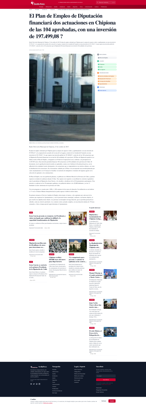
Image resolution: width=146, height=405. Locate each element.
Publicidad (99, 388)
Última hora (49, 7)
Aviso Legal (77, 380)
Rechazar (104, 401)
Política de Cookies (79, 376)
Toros (81, 7)
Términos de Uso (78, 378)
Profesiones (104, 7)
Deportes (75, 7)
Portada (41, 7)
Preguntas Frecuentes (101, 390)
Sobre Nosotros (78, 369)
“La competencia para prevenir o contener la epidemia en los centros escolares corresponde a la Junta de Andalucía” (77, 261)
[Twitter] (34, 384)
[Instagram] (36, 384)
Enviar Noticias (100, 392)
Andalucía (62, 7)
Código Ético (77, 371)
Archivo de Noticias (57, 390)
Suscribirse (106, 379)
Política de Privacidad (79, 373)
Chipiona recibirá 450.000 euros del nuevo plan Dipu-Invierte (57, 259)
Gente (68, 7)
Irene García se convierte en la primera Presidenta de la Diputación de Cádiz (38, 267)
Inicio (30, 9)
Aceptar (112, 401)
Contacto (76, 382)
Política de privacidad (106, 384)
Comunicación (88, 7)
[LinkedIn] (39, 384)
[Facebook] (31, 384)
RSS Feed (54, 393)
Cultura (96, 7)
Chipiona (52, 9)
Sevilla (55, 7)
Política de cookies (47, 403)
